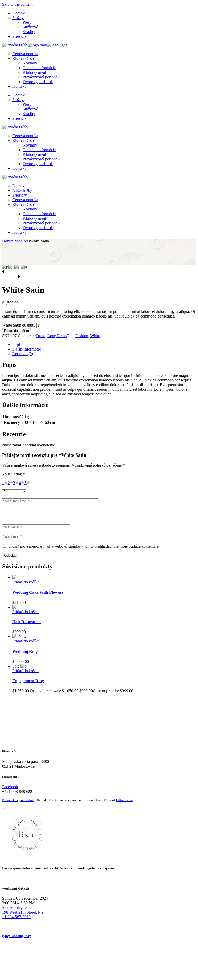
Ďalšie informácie (26, 349)
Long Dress (57, 335)
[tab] (104, 344)
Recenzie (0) (22, 354)
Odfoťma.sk (124, 800)
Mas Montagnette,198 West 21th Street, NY (23, 909)
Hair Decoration (26, 622)
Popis (16, 344)
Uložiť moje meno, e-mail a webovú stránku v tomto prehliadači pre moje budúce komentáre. (84, 546)
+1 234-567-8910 (16, 917)
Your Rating (13, 474)
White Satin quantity (18, 325)
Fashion (81, 335)
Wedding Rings (25, 651)
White (95, 335)
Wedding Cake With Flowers (37, 592)
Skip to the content (17, 4)
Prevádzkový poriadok (18, 800)
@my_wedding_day (16, 936)
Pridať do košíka (16, 331)
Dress (40, 335)
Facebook (10, 787)
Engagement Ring (28, 681)
